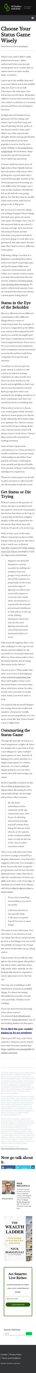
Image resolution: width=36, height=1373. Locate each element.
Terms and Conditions (11, 1358)
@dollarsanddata (7, 1198)
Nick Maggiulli (23, 46)
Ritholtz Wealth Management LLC (23, 1202)
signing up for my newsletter (16, 1032)
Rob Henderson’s (22, 1016)
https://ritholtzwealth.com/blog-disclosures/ (14, 1149)
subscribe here (19, 1020)
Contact (4, 1354)
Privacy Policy (15, 1354)
